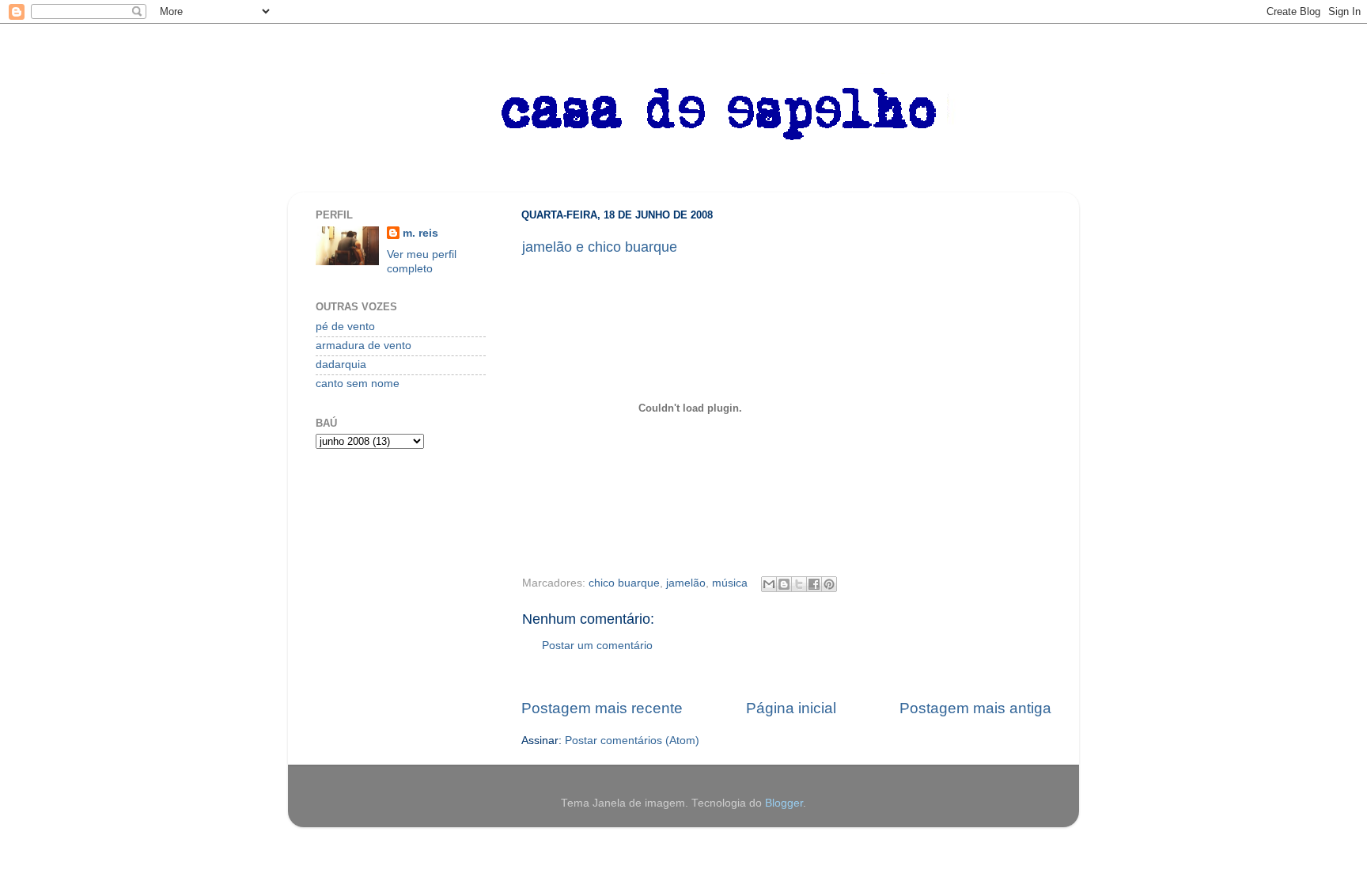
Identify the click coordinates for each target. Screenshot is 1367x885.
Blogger (784, 803)
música (730, 583)
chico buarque (624, 583)
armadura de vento (363, 345)
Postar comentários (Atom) (632, 740)
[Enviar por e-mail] (769, 584)
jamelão (686, 583)
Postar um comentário (597, 645)
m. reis (420, 233)
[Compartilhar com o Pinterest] (829, 584)
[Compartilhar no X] (799, 584)
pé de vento (345, 326)
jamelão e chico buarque (599, 247)
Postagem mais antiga (975, 708)
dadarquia (341, 364)
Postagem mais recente (602, 708)
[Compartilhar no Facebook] (814, 584)
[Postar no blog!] (784, 584)
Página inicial (791, 708)
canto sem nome (357, 383)
